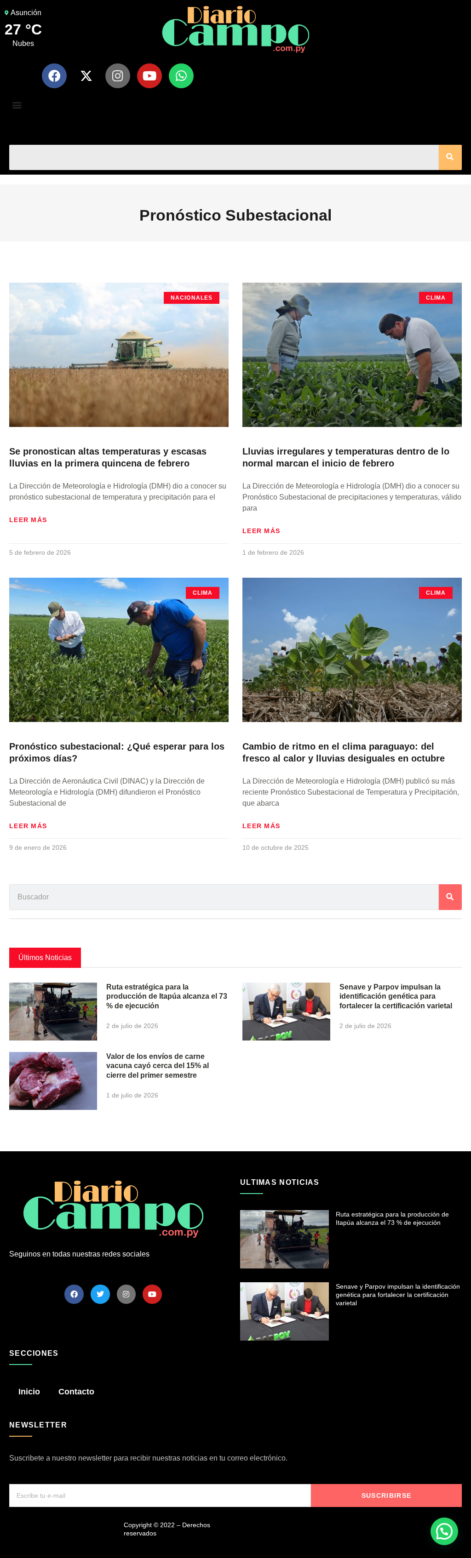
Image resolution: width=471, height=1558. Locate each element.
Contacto (76, 1391)
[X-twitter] (86, 75)
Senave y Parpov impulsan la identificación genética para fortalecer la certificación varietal (395, 996)
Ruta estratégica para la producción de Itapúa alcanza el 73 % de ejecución (166, 996)
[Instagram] (117, 75)
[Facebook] (54, 75)
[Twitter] (100, 1294)
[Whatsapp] (181, 75)
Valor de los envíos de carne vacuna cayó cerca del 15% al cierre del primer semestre (157, 1066)
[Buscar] (450, 157)
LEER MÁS (28, 520)
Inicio (29, 1391)
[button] (16, 105)
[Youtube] (149, 75)
